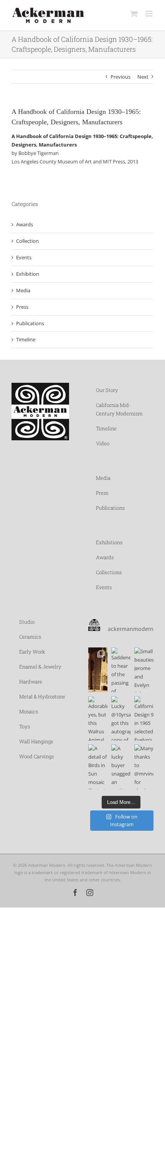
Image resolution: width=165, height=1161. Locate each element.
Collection (27, 240)
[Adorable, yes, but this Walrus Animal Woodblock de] (97, 718)
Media (23, 290)
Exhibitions (109, 542)
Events (23, 257)
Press (22, 306)
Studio (27, 621)
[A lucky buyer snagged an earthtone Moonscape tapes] (120, 766)
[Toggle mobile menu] (149, 14)
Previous (120, 76)
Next (142, 76)
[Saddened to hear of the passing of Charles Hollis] (120, 669)
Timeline (25, 339)
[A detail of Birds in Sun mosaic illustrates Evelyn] (97, 766)
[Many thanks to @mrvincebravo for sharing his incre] (143, 766)
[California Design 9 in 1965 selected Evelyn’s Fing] (143, 718)
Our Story (107, 390)
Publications (30, 323)
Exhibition (27, 273)
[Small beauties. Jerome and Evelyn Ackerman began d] (143, 669)
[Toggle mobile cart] (134, 14)
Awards (24, 224)
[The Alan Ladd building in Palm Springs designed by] (97, 669)
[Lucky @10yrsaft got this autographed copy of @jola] (120, 718)
